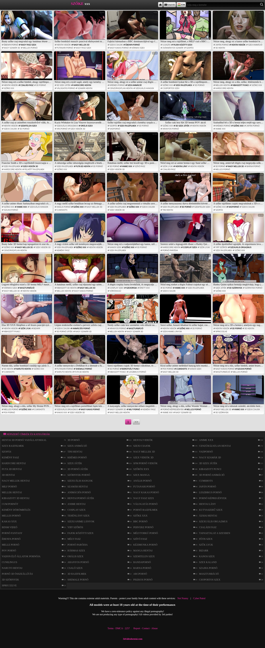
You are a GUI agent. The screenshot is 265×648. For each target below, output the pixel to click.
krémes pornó (117, 85)
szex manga (141, 475)
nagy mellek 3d (81, 45)
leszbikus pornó (137, 372)
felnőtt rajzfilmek (34, 169)
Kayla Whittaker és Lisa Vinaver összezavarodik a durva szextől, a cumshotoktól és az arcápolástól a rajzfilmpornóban (80, 108)
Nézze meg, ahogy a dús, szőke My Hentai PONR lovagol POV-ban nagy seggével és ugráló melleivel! (27, 391)
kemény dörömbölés (16, 510)
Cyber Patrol (199, 598)
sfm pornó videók (145, 463)
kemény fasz (63, 250)
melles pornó (30, 48)
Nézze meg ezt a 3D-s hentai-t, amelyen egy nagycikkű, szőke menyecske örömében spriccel (238, 310)
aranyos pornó (171, 129)
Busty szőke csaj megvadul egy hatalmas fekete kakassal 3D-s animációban (27, 27)
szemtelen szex (29, 126)
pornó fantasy (12, 533)
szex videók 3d (77, 129)
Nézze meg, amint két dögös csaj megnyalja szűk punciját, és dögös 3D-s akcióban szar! (238, 148)
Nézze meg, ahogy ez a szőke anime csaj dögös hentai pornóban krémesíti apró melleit (133, 67)
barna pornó (253, 166)
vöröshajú (115, 291)
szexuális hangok (144, 88)
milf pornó (134, 409)
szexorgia (131, 288)
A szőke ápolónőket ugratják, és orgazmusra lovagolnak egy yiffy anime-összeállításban (238, 229)
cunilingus (9, 562)
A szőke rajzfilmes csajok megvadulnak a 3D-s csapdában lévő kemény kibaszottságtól (238, 189)
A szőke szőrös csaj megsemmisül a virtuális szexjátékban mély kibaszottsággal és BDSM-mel (133, 189)
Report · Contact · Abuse (145, 628)
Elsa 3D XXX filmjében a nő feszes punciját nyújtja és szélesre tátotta (27, 310)
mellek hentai (222, 85)
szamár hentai (85, 88)
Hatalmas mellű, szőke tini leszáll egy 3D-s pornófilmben (133, 148)
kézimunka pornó (145, 544)
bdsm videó (9, 527)
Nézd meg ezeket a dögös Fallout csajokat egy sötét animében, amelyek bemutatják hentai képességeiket (185, 270)
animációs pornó (81, 328)
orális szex (87, 126)
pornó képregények (173, 409)
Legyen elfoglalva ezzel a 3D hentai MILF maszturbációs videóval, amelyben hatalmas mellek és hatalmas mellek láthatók (27, 270)
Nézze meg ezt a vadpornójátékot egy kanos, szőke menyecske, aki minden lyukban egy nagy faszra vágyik (133, 229)
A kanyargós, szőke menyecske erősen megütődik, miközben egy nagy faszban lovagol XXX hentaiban (133, 391)
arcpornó (62, 129)
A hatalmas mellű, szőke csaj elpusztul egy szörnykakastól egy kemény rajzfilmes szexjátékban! (80, 270)
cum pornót (10, 504)
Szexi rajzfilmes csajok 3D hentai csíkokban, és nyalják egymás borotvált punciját (133, 351)
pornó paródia (170, 250)
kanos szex (115, 247)
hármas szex (138, 48)
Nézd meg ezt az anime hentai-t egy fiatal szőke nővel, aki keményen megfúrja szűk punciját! (185, 148)
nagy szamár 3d (12, 48)
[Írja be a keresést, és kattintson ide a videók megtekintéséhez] (261, 4)
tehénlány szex (78, 515)
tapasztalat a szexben (214, 533)
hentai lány (181, 166)
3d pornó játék (65, 332)
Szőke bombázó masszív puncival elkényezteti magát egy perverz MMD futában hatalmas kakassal (80, 27)
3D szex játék (64, 85)
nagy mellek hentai (120, 412)
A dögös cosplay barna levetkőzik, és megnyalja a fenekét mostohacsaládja (133, 270)
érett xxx (145, 288)
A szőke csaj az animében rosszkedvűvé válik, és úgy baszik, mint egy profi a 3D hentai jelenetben (27, 108)
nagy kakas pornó (119, 48)
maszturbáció (27, 288)
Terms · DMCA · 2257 (119, 628)
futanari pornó (65, 48)
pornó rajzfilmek (145, 510)
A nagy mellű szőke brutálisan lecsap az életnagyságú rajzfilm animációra (80, 189)
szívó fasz (140, 166)
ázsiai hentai (208, 515)
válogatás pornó (66, 88)
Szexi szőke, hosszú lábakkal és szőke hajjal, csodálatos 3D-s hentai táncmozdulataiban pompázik (185, 310)
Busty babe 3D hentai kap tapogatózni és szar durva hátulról (27, 229)
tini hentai (168, 210)
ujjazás (167, 45)
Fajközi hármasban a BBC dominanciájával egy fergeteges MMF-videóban (133, 27)
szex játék (220, 288)
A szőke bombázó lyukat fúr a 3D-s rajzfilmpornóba (185, 67)
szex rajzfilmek (184, 85)
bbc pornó (140, 521)
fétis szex (206, 539)
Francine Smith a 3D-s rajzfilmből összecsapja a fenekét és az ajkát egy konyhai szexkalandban (27, 148)
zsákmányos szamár (173, 48)
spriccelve (221, 332)
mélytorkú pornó (145, 533)
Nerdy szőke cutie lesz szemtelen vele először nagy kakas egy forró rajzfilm (133, 310)
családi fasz (27, 85)
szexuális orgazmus (67, 126)
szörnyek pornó (253, 288)
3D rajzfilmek (76, 574)
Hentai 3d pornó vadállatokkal (24, 440)
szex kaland (208, 562)
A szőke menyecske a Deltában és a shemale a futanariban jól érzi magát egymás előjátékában (80, 351)
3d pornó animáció (212, 475)
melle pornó (10, 544)
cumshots (62, 210)
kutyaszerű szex (211, 510)
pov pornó (168, 369)
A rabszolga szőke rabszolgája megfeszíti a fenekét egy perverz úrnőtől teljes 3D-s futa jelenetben (80, 148)
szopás (190, 48)
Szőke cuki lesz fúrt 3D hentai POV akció (187, 108)
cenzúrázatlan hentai (121, 88)
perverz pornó (143, 527)
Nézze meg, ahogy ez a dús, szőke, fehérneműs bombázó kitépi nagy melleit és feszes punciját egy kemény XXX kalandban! (238, 67)
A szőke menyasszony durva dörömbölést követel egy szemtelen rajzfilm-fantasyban (185, 189)
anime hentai (76, 504)
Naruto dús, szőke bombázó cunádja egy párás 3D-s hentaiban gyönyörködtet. (27, 351)
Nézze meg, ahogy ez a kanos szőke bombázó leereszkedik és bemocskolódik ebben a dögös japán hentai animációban (238, 27)
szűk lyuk (168, 166)
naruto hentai (23, 369)
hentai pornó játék (80, 498)
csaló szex (75, 568)
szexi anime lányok (172, 332)
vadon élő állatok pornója (21, 556)
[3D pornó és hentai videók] (160, 4)
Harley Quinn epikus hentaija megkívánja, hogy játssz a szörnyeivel (238, 270)
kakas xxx (62, 412)
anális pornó (64, 207)
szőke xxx (9, 88)
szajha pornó (11, 210)
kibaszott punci (241, 85)
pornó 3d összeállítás (17, 574)
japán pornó (222, 45)
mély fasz (74, 539)
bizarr (36, 328)
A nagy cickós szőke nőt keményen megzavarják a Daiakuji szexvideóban (80, 229)
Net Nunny (182, 598)
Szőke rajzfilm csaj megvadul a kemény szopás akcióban (133, 108)
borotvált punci (130, 369)
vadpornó (115, 129)
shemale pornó (84, 369)
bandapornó (142, 562)
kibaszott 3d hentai (67, 288)
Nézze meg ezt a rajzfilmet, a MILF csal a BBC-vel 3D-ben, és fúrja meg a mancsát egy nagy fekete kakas (185, 27)
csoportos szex (171, 88)
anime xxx (220, 129)
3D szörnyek (235, 288)
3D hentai (220, 48)
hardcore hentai (82, 85)
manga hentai (142, 550)
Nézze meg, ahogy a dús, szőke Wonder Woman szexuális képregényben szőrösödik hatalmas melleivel (185, 391)
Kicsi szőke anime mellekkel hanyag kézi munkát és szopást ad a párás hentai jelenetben (185, 351)
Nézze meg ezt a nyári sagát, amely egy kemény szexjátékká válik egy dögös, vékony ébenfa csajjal (80, 67)
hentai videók (64, 45)
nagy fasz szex (28, 45)
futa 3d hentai (83, 166)
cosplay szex (190, 247)
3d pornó (41, 85)
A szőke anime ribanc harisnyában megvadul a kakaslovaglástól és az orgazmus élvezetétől (27, 189)
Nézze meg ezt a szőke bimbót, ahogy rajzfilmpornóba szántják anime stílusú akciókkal (27, 67)
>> (136, 422)
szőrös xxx (141, 469)
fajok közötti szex (182, 45)
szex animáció (255, 45)
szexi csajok (116, 45)
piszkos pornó (143, 579)
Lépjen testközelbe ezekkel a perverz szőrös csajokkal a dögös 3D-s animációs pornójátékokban (80, 310)
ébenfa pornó (11, 45)
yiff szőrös (221, 247)
